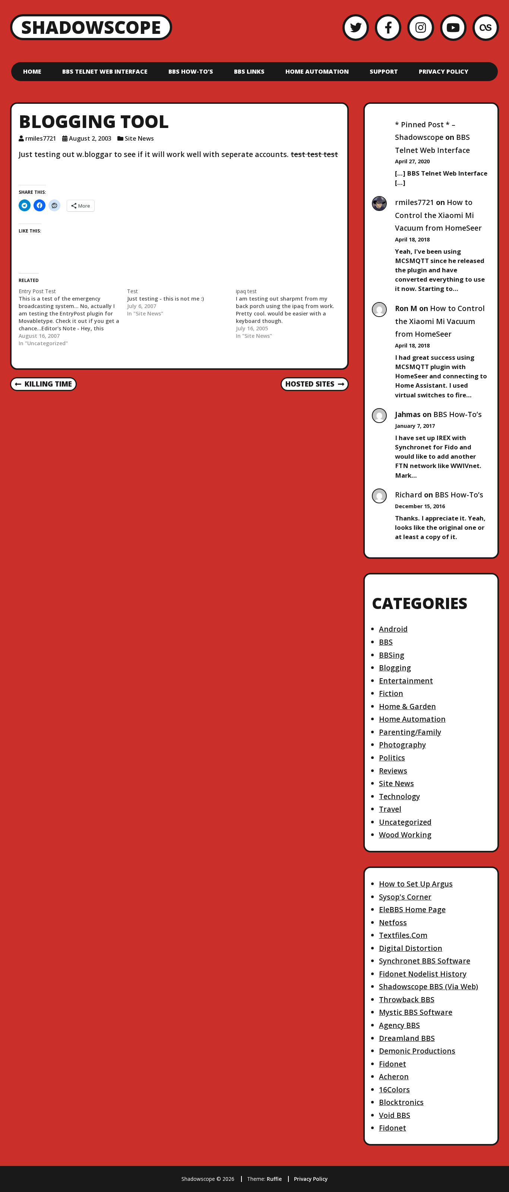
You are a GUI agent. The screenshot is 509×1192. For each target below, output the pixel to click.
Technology (399, 796)
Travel (390, 809)
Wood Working (405, 835)
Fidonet (392, 1064)
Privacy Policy (443, 71)
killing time (43, 384)
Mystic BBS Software (415, 1012)
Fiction (391, 693)
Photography (402, 745)
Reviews (393, 771)
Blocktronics (401, 1102)
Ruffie (274, 1178)
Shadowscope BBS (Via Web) (428, 986)
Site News (139, 138)
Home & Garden (407, 706)
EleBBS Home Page (412, 909)
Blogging (395, 668)
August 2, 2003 (90, 138)
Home (32, 71)
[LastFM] (485, 27)
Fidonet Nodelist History (423, 974)
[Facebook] (388, 27)
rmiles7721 (40, 138)
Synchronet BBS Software (424, 961)
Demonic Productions (417, 1051)
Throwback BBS (406, 999)
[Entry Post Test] (73, 317)
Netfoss (393, 922)
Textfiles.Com (403, 935)
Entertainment (406, 681)
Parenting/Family (410, 732)
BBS (386, 642)
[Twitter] (355, 27)
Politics (392, 758)
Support (384, 71)
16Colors (394, 1089)
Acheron (394, 1076)
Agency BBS (399, 1025)
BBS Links (249, 71)
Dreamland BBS (407, 1038)
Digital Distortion (410, 948)
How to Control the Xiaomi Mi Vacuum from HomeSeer (438, 215)
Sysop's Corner (405, 897)
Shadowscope (91, 27)
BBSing (391, 655)
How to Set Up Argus (416, 884)
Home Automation (317, 71)
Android (393, 629)
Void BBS (394, 1115)
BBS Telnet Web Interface (105, 71)
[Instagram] (420, 27)
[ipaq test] (290, 314)
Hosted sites (309, 384)
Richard (408, 495)
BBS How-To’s (190, 71)
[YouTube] (453, 27)
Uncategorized (405, 822)
